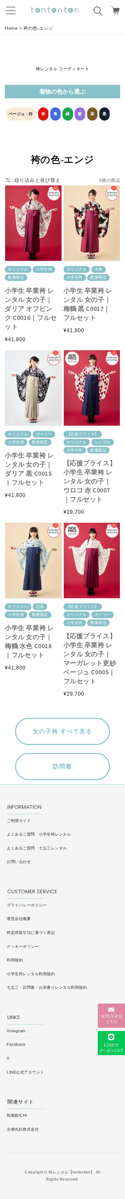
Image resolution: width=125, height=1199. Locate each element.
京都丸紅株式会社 (23, 1129)
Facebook (16, 1044)
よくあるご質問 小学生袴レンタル (39, 834)
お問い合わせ (19, 861)
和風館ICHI (17, 1115)
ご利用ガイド (19, 820)
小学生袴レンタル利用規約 (31, 974)
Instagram (16, 1031)
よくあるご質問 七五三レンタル (37, 848)
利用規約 (15, 960)
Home (11, 28)
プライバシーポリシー (27, 905)
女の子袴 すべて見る (62, 731)
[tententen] (55, 10)
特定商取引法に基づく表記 (31, 932)
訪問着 (62, 766)
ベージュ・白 (21, 114)
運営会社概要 (19, 919)
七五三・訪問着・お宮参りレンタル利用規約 (47, 987)
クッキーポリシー (23, 946)
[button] (101, 13)
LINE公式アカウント (25, 1072)
